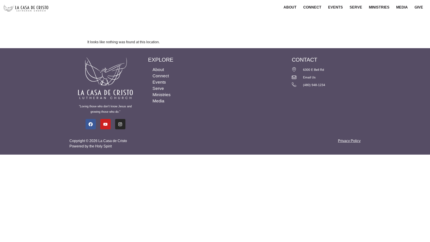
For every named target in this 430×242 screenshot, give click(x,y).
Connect (312, 7)
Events (335, 7)
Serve (356, 7)
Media (402, 7)
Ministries (379, 7)
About (290, 7)
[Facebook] (91, 124)
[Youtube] (105, 124)
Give (419, 7)
